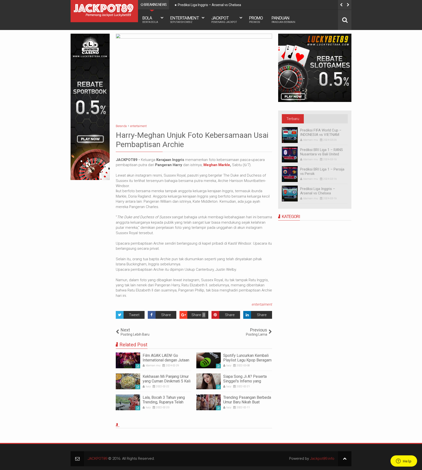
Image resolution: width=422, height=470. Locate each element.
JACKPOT (224, 19)
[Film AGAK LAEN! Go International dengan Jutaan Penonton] (128, 360)
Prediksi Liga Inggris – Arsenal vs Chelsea (209, 5)
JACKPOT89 (97, 458)
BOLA (150, 19)
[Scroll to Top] (344, 458)
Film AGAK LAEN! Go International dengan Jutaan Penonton (166, 360)
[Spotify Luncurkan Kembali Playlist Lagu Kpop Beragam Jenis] (208, 360)
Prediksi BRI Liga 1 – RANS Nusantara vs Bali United (321, 152)
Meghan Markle (216, 165)
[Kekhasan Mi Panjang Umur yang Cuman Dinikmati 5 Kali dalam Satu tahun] (128, 381)
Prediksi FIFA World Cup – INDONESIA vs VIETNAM (320, 132)
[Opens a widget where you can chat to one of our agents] (403, 461)
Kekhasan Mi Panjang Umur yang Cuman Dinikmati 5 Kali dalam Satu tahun (166, 381)
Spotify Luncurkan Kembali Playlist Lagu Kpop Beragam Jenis (247, 360)
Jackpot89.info (322, 458)
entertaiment (262, 304)
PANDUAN (283, 19)
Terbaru (292, 119)
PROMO (256, 19)
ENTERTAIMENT (184, 19)
